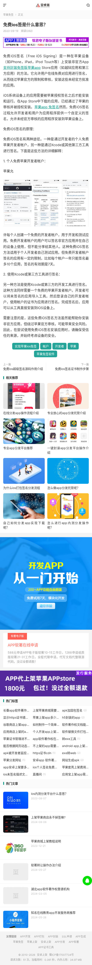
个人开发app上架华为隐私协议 (46, 731)
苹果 (73, 346)
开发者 (59, 346)
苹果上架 (32, 941)
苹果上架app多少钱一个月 (46, 717)
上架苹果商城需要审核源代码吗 (46, 710)
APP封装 (53, 936)
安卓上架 (46, 5)
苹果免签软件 (46, 354)
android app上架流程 (75, 746)
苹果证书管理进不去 (16, 739)
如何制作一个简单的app (46, 724)
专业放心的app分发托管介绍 (66, 413)
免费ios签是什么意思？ (25, 24)
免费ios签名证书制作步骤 (72, 369)
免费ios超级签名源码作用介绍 (23, 369)
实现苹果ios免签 (26, 346)
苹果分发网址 (14, 760)
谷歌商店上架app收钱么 (16, 724)
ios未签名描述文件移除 (16, 774)
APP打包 (39, 936)
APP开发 (25, 936)
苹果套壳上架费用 (75, 767)
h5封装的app (73, 717)
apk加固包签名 (74, 710)
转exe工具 (71, 739)
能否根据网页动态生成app (16, 746)
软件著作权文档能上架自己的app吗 (75, 724)
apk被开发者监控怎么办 (16, 753)
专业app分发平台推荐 (18, 448)
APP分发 (60, 941)
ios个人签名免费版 (46, 767)
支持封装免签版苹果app (22, 67)
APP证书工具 (46, 947)
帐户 (46, 346)
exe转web (71, 753)
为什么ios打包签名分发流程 (21, 488)
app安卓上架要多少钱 (16, 767)
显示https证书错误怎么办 (16, 717)
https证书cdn (44, 753)
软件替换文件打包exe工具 (75, 731)
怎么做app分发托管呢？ (63, 488)
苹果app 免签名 (46, 107)
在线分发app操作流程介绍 (21, 413)
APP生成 (81, 936)
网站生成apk (73, 760)
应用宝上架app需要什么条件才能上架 (75, 774)
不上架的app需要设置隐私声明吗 (46, 746)
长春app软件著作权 (16, 710)
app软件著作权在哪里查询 (46, 739)
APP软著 (74, 941)
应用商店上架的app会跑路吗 (16, 731)
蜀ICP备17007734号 (61, 954)
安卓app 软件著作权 (46, 760)
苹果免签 (8, 14)
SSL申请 (67, 936)
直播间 (39, 774)
